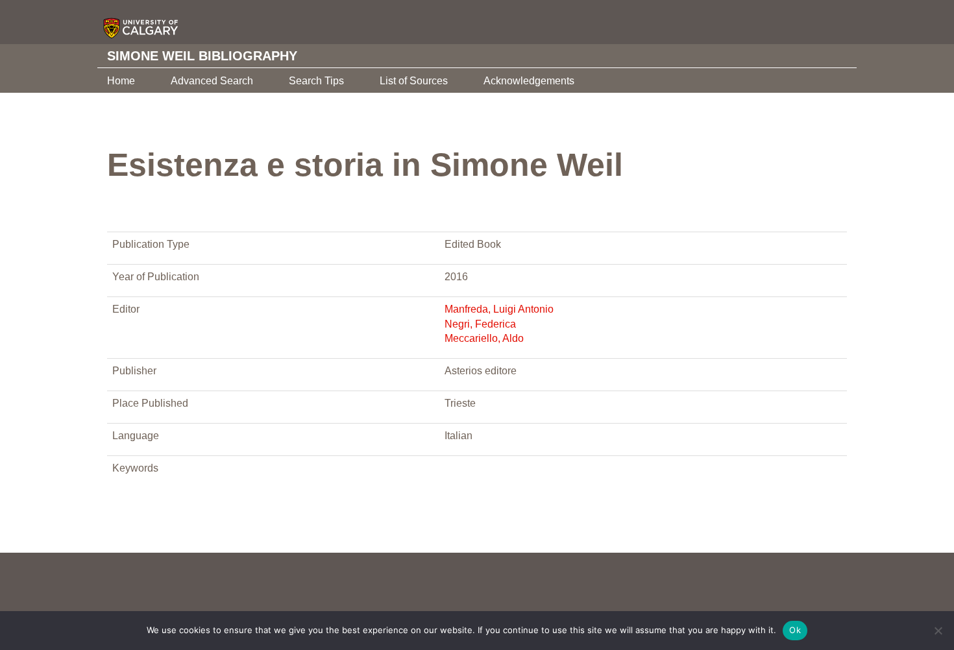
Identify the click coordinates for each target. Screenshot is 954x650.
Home (121, 80)
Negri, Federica (480, 324)
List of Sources (414, 80)
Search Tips (316, 80)
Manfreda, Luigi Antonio (499, 309)
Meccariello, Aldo (484, 338)
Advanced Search (212, 80)
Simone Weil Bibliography (202, 55)
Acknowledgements (528, 80)
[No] (937, 630)
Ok (795, 630)
